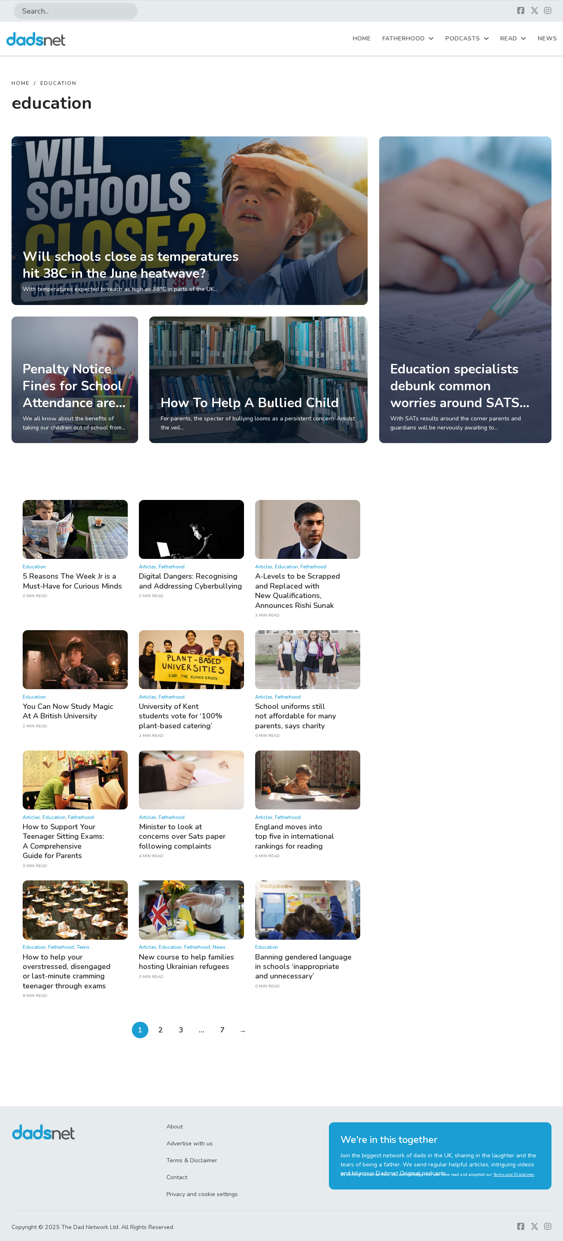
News (547, 38)
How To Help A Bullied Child (250, 403)
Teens (83, 947)
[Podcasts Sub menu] (486, 38)
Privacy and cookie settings (202, 1194)
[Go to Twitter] (534, 11)
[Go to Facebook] (521, 11)
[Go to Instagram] (547, 11)
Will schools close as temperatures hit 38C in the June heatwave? (131, 265)
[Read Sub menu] (523, 38)
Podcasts (463, 38)
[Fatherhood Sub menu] (431, 38)
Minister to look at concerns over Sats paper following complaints (182, 836)
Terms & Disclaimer (192, 1160)
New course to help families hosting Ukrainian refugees (186, 961)
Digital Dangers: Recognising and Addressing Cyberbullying (190, 581)
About (175, 1127)
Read (508, 38)
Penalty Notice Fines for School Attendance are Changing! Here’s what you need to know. (72, 411)
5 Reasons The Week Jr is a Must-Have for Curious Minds (72, 581)
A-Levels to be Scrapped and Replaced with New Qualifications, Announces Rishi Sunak (297, 590)
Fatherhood (403, 38)
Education (34, 566)
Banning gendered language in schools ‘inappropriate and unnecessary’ (303, 966)
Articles (147, 566)
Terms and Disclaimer (513, 1175)
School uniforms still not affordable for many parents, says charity (295, 716)
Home (362, 38)
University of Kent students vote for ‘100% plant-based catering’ (180, 716)
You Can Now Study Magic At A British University (68, 711)
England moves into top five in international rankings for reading (294, 836)
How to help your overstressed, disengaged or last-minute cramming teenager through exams (66, 971)
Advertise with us (190, 1143)
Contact (177, 1177)
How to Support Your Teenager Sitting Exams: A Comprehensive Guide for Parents (63, 841)
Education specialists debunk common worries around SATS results (454, 394)
